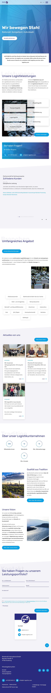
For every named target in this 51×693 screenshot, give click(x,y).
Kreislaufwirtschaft (30, 312)
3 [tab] (20, 216)
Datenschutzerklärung (31, 601)
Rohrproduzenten (34, 302)
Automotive (43, 307)
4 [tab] (21, 216)
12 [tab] (31, 216)
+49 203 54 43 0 (12, 155)
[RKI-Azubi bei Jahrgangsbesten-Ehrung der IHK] (14, 350)
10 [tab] (29, 216)
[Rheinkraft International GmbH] (5, 2)
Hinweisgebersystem (8, 667)
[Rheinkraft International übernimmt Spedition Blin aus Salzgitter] (37, 350)
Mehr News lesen (41, 339)
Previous (42, 219)
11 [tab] (30, 216)
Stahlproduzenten (13, 296)
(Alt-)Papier (16, 312)
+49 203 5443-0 (10, 680)
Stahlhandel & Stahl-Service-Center (33, 296)
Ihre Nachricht (5, 590)
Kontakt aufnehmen (9, 38)
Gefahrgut (25, 317)
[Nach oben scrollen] (47, 645)
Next (46, 219)
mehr (20, 379)
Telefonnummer (5, 585)
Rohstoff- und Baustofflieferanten (14, 307)
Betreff (27, 585)
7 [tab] (25, 216)
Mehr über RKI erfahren (35, 500)
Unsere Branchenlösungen (11, 251)
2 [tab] (19, 216)
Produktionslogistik (14, 126)
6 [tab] (24, 216)
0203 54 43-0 (25, 630)
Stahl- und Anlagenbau (18, 302)
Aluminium (32, 307)
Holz (6, 312)
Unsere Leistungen (41, 134)
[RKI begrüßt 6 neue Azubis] (14, 389)
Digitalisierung (36, 112)
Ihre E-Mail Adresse (30, 580)
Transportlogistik (13, 108)
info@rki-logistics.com (29, 155)
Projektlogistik (35, 103)
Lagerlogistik (12, 117)
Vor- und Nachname (6, 580)
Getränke (43, 312)
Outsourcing (35, 121)
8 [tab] (26, 216)
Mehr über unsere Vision (10, 547)
